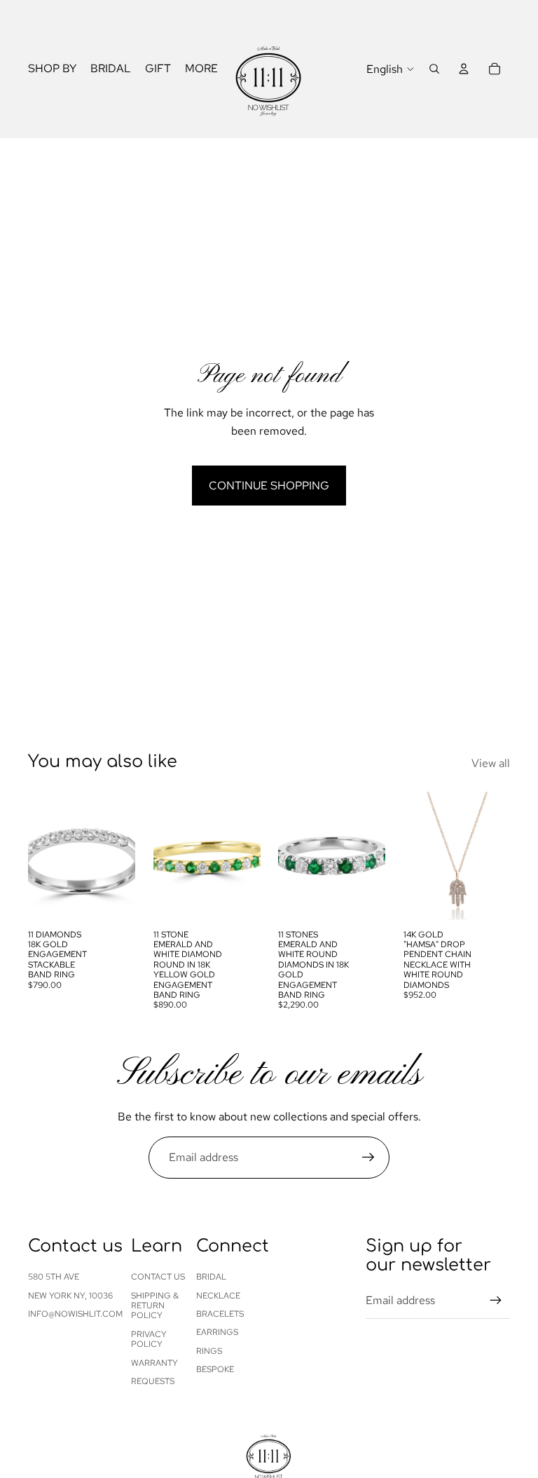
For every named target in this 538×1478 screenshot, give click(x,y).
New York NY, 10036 (70, 1295)
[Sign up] (368, 1157)
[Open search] (434, 68)
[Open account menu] (463, 68)
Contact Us (158, 1276)
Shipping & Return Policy (155, 1306)
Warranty (154, 1363)
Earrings (217, 1332)
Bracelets (220, 1314)
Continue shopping (269, 485)
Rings (209, 1351)
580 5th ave (53, 1276)
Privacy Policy (149, 1339)
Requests (152, 1381)
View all (490, 763)
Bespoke (215, 1369)
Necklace (218, 1295)
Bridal (211, 1276)
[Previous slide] (39, 856)
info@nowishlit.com (75, 1314)
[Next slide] (123, 856)
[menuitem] (201, 69)
